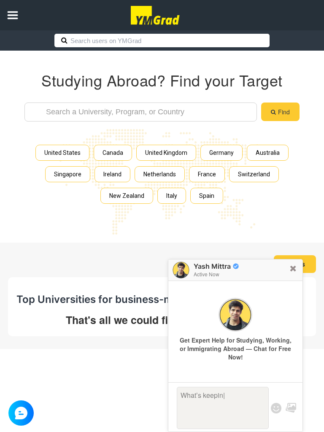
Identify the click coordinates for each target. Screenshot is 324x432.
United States (62, 152)
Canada (113, 152)
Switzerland (254, 174)
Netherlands (159, 174)
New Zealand (126, 195)
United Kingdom (166, 152)
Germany (221, 152)
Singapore (67, 174)
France (207, 174)
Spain (206, 195)
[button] (12, 15)
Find (284, 112)
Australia (268, 152)
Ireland (112, 174)
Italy (171, 195)
